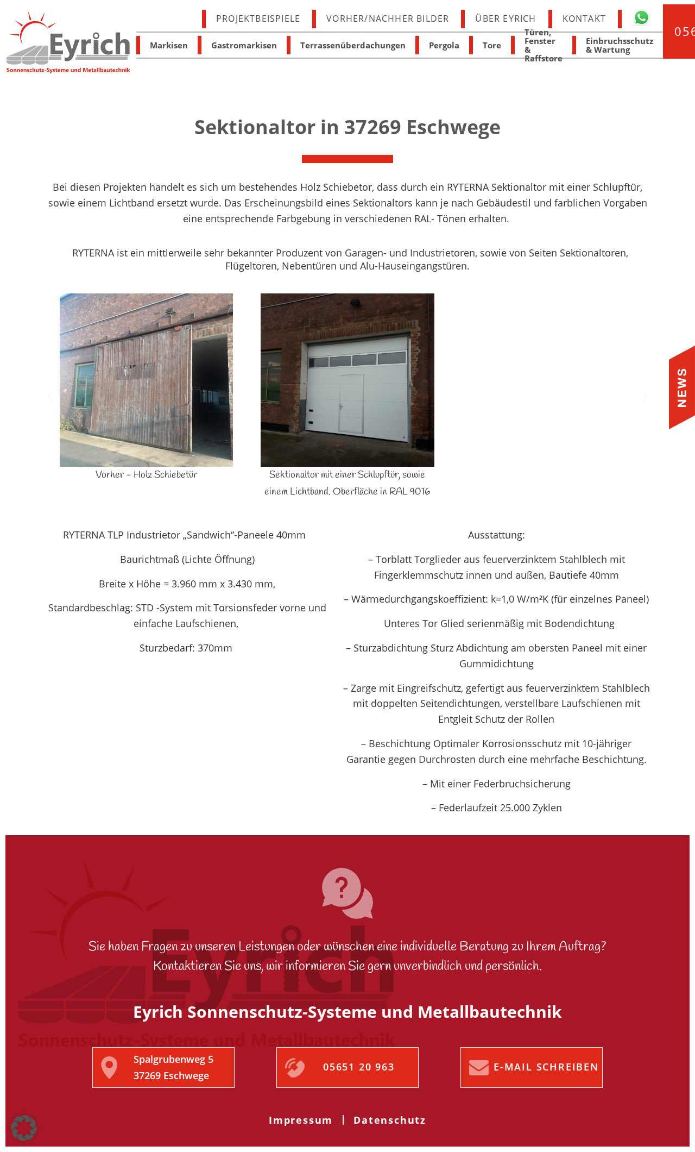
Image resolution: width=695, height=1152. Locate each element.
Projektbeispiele (258, 18)
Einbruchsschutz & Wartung (619, 45)
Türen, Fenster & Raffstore (544, 45)
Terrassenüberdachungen (353, 45)
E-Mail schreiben (546, 1066)
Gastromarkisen (244, 45)
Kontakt (584, 18)
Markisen (169, 45)
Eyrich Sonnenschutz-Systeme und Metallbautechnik (68, 42)
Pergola (444, 45)
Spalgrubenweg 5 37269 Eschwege (173, 1067)
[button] (50, 396)
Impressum (301, 1120)
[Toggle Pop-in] (682, 387)
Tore (492, 45)
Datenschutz (389, 1120)
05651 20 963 (359, 1066)
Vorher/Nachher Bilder (387, 18)
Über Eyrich (505, 18)
